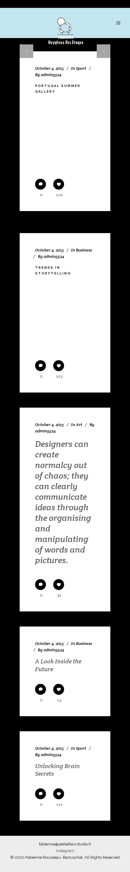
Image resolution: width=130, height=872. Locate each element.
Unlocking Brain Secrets (57, 770)
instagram (65, 850)
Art (79, 424)
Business (84, 250)
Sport (81, 68)
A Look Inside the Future (58, 665)
